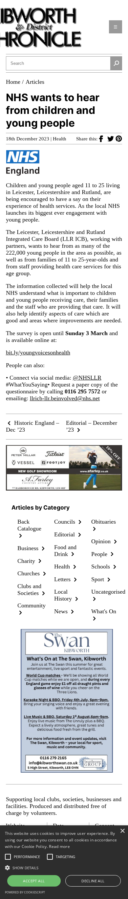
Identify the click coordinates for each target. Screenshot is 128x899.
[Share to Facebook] (103, 138)
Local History (64, 595)
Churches (29, 573)
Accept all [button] (34, 880)
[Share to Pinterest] (119, 138)
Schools (101, 566)
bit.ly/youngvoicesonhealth (38, 352)
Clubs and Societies (29, 589)
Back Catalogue (29, 525)
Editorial (65, 534)
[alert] (64, 862)
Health (59, 138)
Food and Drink (65, 550)
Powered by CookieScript (25, 892)
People (100, 554)
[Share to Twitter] (111, 138)
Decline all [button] (92, 880)
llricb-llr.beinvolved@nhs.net (65, 398)
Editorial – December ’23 (91, 426)
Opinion (101, 541)
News (61, 611)
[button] (64, 867)
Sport (98, 579)
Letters (63, 579)
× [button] (122, 831)
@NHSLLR (87, 377)
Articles (35, 82)
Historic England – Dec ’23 (32, 426)
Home (13, 82)
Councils (65, 521)
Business (28, 548)
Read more (59, 846)
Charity (27, 561)
